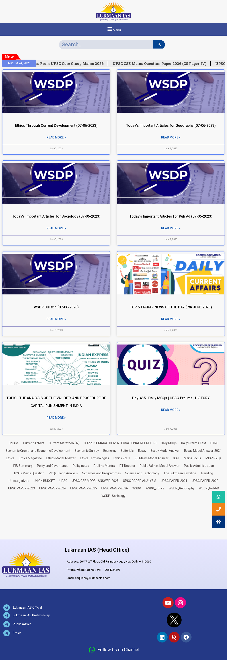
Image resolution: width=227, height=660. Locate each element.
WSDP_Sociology (113, 495)
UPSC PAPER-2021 (174, 480)
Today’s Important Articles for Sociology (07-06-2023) (56, 216)
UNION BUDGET (44, 480)
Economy (109, 450)
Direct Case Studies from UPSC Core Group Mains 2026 (50, 64)
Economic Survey (87, 450)
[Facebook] (186, 637)
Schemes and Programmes (101, 473)
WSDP (136, 488)
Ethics (10, 458)
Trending (207, 473)
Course (14, 443)
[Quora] (174, 637)
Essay (142, 450)
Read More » (56, 137)
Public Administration (199, 465)
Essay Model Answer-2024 (202, 450)
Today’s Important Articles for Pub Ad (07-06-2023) (170, 216)
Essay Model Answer (165, 450)
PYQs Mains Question (29, 473)
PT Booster (127, 465)
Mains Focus (192, 458)
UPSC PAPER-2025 (83, 488)
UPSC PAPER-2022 (205, 480)
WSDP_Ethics (154, 488)
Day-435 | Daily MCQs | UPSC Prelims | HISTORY (171, 398)
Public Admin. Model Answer (160, 465)
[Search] (159, 44)
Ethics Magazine (30, 458)
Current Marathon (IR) (64, 443)
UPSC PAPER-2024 (52, 488)
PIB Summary (23, 465)
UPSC (63, 480)
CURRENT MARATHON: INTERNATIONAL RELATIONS (120, 443)
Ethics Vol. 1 (122, 458)
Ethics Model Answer (61, 458)
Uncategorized (19, 480)
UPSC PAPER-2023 (21, 488)
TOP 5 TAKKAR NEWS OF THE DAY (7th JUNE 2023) (171, 307)
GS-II (176, 458)
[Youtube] (168, 602)
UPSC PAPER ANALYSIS (139, 480)
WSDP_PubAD (209, 488)
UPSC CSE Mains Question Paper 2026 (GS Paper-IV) (155, 64)
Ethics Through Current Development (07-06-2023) (56, 125)
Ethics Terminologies (94, 458)
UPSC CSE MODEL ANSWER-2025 (95, 480)
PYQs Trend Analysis (63, 473)
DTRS (214, 443)
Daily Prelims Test (193, 443)
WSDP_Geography (181, 488)
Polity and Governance (52, 465)
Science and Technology (142, 473)
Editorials (127, 450)
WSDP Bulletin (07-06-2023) (56, 307)
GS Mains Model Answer (151, 458)
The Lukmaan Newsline (180, 473)
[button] (113, 29)
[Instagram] (180, 602)
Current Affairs (33, 443)
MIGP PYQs (213, 458)
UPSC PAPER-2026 (114, 488)
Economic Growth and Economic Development (38, 450)
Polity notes (81, 465)
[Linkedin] (162, 637)
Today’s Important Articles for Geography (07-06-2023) (171, 125)
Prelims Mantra (104, 465)
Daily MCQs (169, 443)
